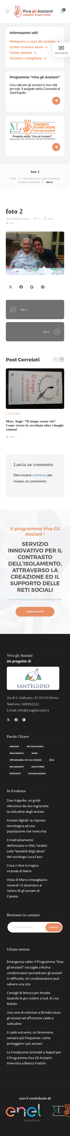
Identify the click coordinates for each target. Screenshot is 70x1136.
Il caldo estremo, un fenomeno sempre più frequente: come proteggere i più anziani (30, 1038)
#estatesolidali (35, 746)
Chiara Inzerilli (12, 218)
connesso (39, 475)
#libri (35, 753)
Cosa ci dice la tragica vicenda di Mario (22, 868)
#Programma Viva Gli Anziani (25, 760)
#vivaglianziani (37, 773)
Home (13, 178)
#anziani (14, 746)
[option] (35, 403)
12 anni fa (25, 218)
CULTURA (13, 413)
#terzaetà (15, 773)
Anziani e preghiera (26, 58)
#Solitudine (37, 766)
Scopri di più (35, 611)
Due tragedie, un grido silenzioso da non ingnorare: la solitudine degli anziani (28, 806)
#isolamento (17, 753)
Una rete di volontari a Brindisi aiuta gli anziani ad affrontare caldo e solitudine (33, 1018)
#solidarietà (17, 766)
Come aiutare (21, 53)
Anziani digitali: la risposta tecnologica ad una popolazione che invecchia (26, 826)
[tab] (18, 949)
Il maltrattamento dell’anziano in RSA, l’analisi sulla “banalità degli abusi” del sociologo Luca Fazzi (27, 848)
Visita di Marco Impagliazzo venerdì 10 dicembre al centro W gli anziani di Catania (27, 888)
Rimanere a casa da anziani (32, 41)
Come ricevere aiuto (26, 47)
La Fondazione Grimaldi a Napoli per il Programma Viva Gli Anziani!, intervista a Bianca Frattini (34, 1058)
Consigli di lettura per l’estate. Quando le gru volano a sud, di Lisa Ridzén (33, 998)
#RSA (51, 760)
